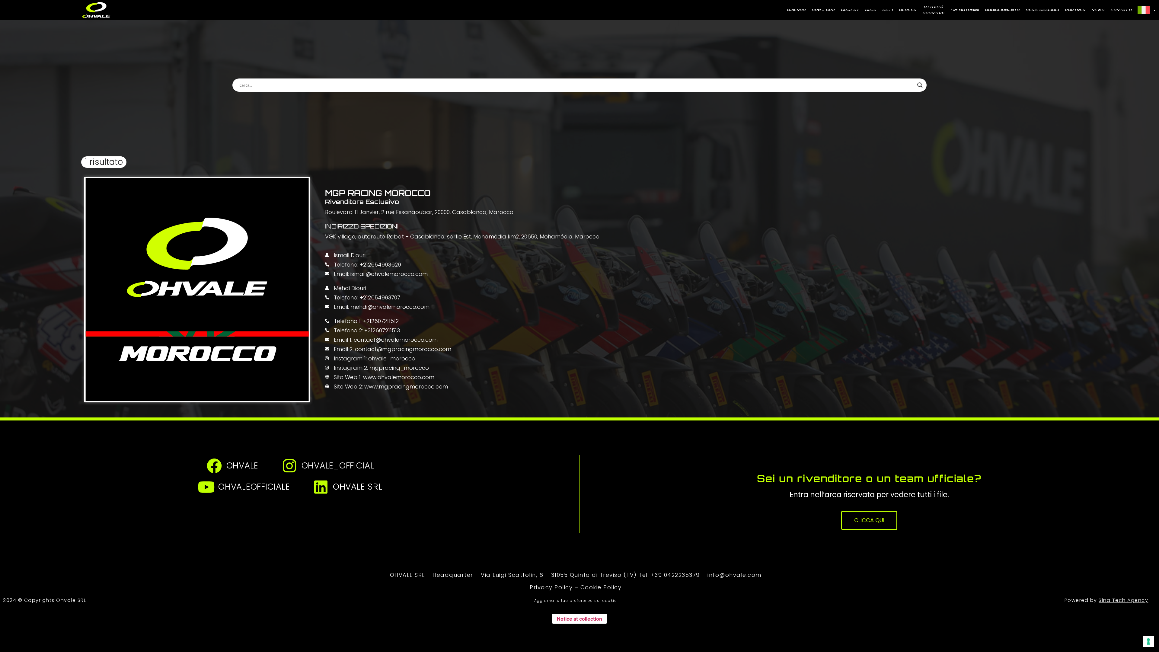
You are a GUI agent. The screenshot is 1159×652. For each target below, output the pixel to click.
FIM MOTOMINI (964, 10)
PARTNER (1075, 10)
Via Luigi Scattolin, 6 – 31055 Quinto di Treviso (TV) (559, 575)
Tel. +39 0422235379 (669, 575)
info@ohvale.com (734, 575)
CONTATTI (1121, 10)
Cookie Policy (601, 587)
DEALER (907, 10)
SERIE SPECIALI (1042, 10)
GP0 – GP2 (823, 10)
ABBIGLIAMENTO (1002, 10)
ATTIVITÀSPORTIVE (933, 10)
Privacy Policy (551, 587)
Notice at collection (579, 619)
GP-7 (887, 10)
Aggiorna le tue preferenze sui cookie (575, 600)
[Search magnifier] (920, 85)
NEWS (1097, 10)
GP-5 (870, 10)
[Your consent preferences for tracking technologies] (1148, 641)
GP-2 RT (850, 10)
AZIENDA (796, 10)
